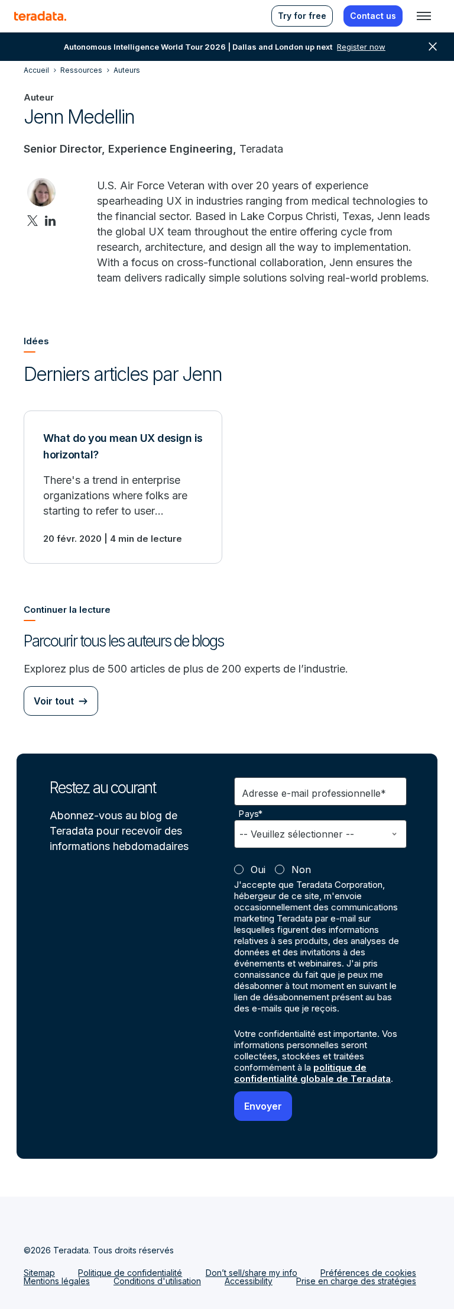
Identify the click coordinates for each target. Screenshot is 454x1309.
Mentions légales (57, 1281)
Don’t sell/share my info (251, 1273)
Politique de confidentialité (130, 1273)
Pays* (251, 814)
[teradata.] (40, 16)
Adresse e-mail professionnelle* (314, 793)
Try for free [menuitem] (302, 16)
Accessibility (249, 1281)
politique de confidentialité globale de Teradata (312, 1073)
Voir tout (54, 701)
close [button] (433, 47)
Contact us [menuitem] (373, 16)
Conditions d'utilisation (157, 1281)
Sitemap (39, 1273)
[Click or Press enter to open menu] (424, 16)
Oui (258, 869)
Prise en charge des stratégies (356, 1281)
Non (301, 869)
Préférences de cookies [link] (368, 1273)
